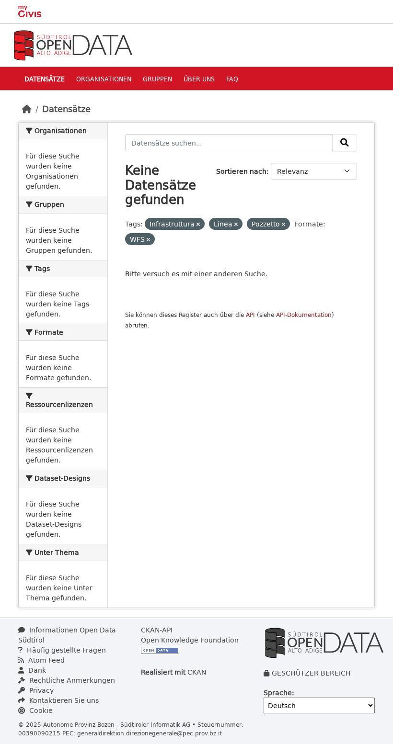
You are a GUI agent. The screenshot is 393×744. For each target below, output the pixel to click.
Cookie (40, 710)
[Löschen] (198, 224)
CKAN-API (157, 630)
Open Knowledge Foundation (190, 640)
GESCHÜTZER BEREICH (311, 673)
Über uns (199, 79)
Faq (232, 79)
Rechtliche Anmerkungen (71, 680)
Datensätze (44, 79)
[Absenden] (344, 142)
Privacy (40, 690)
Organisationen (103, 79)
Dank (36, 670)
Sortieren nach (241, 171)
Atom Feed (45, 660)
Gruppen (157, 79)
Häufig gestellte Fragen (65, 650)
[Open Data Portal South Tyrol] (72, 44)
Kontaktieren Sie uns (63, 700)
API (250, 314)
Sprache (278, 693)
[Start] (27, 108)
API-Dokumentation (304, 314)
